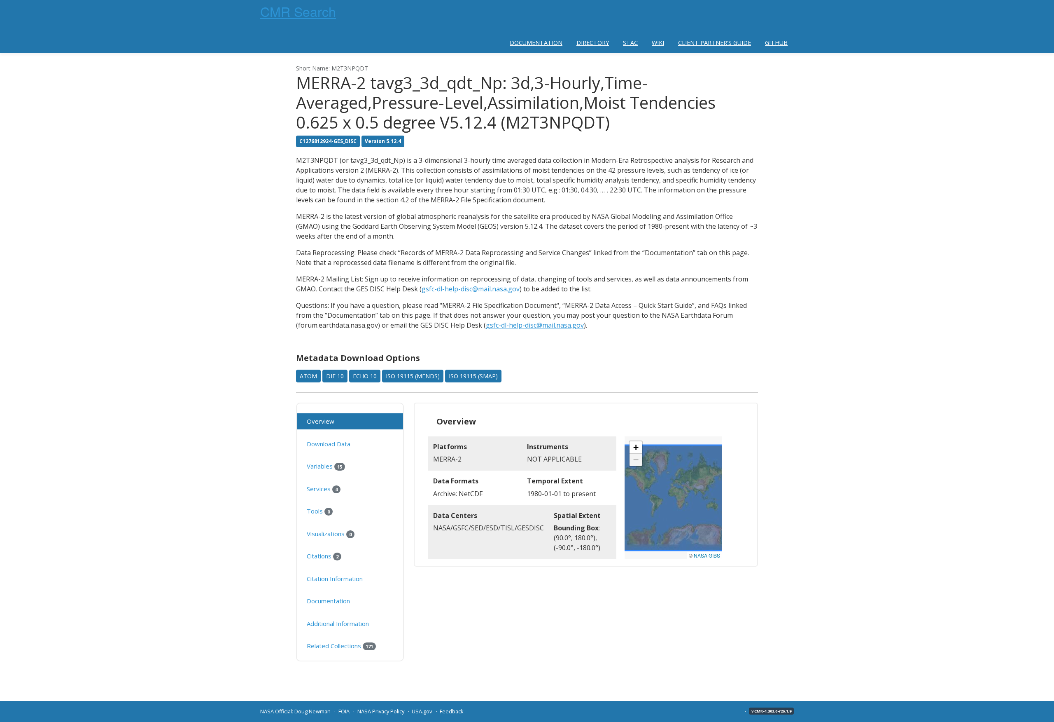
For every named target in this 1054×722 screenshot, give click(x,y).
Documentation (536, 43)
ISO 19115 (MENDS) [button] (413, 376)
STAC (630, 43)
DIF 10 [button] (335, 376)
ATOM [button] (308, 376)
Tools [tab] (318, 511)
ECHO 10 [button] (365, 376)
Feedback (452, 711)
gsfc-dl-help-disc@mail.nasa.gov (471, 288)
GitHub (776, 43)
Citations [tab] (322, 556)
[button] (636, 447)
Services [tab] (322, 489)
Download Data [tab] (328, 444)
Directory (592, 43)
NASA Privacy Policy (380, 711)
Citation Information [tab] (335, 578)
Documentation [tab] (328, 601)
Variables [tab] (324, 466)
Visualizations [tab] (329, 534)
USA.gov (422, 711)
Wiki (658, 43)
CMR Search (298, 11)
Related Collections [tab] (340, 646)
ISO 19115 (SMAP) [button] (473, 376)
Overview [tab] (320, 421)
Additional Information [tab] (338, 623)
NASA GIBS (707, 555)
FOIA (344, 711)
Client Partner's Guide (714, 43)
